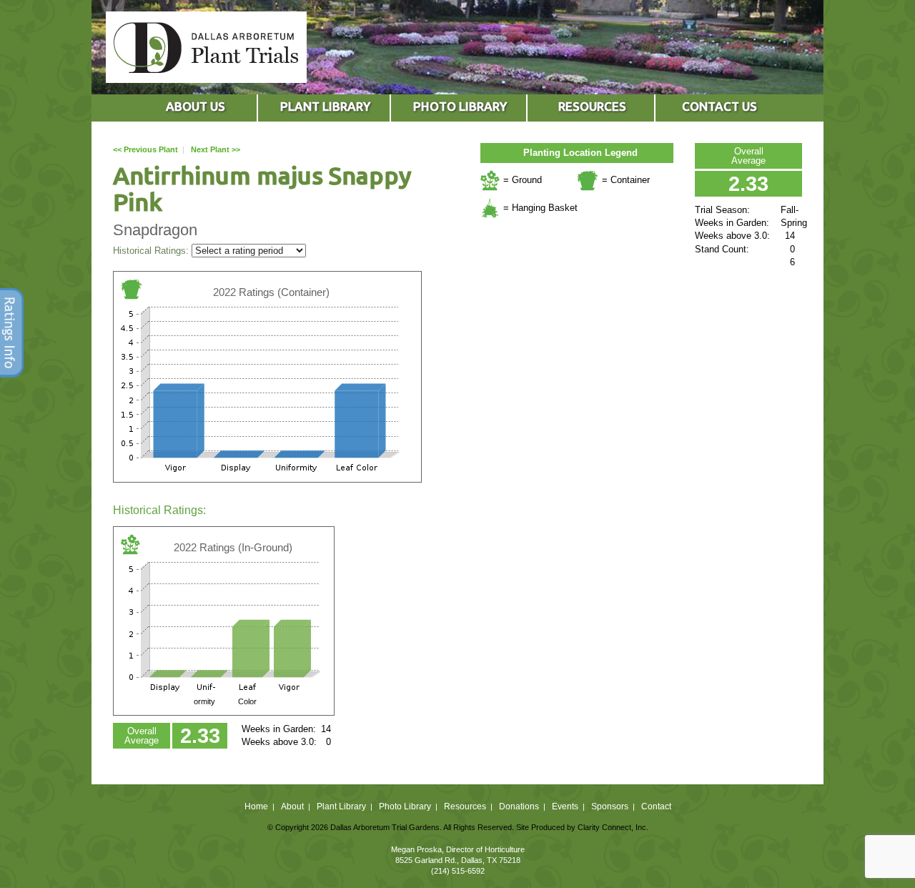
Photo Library (405, 806)
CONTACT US (719, 106)
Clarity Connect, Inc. (613, 827)
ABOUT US (195, 106)
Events (565, 806)
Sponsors (609, 806)
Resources (465, 806)
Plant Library (341, 806)
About (292, 806)
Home (256, 806)
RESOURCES (592, 106)
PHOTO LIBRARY (460, 106)
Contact (656, 806)
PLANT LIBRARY (325, 106)
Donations (519, 806)
